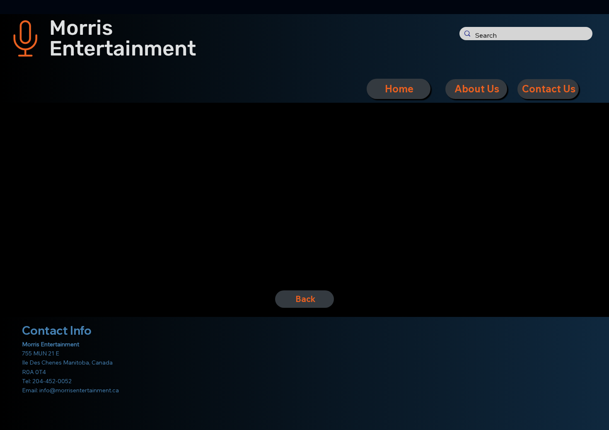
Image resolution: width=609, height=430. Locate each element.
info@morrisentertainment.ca (79, 390)
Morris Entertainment (122, 37)
